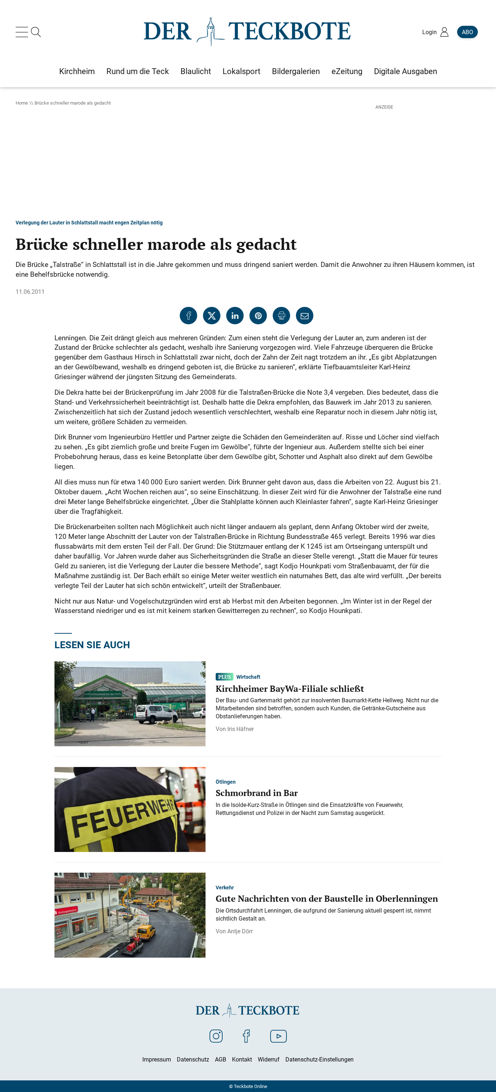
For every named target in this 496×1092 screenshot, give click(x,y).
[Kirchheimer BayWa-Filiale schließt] (130, 703)
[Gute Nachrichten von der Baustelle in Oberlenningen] (130, 914)
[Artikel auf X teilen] (211, 315)
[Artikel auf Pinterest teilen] (258, 315)
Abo (467, 32)
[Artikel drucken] (281, 315)
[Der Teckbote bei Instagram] (216, 1035)
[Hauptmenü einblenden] (23, 32)
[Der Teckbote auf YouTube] (278, 1035)
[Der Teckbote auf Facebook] (246, 1035)
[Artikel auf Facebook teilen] (188, 315)
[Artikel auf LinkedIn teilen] (235, 315)
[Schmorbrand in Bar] (130, 809)
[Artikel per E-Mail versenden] (304, 315)
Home (22, 103)
